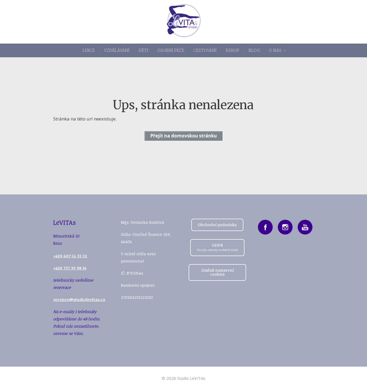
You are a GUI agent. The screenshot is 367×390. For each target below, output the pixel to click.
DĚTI (143, 50)
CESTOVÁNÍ (205, 50)
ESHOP (232, 50)
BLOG (254, 50)
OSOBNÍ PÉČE (170, 50)
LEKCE (88, 50)
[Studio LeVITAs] (183, 21)
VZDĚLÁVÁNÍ (116, 50)
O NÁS (275, 50)
